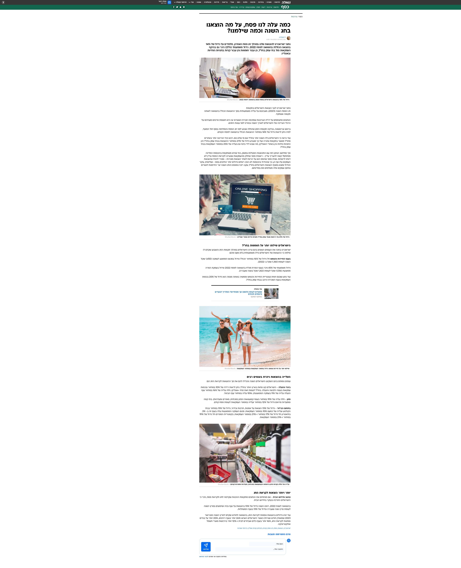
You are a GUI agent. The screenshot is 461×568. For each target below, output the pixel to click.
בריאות (225, 2)
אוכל (232, 2)
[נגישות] (3, 2)
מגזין (258, 7)
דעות (263, 7)
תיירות (216, 2)
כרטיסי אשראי (242, 528)
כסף (238, 2)
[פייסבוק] (173, 7)
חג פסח (270, 528)
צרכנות (269, 7)
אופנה (199, 2)
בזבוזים (259, 528)
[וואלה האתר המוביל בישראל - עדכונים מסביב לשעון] (286, 2)
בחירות (261, 2)
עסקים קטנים (250, 7)
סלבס (245, 2)
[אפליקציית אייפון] (180, 7)
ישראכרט (287, 528)
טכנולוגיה (207, 2)
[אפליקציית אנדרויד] (183, 7)
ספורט (269, 2)
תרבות (252, 2)
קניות (265, 528)
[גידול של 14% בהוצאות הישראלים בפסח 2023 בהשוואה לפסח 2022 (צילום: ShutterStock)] (245, 80)
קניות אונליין (252, 528)
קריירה (241, 7)
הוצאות (280, 528)
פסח (275, 528)
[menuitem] (276, 2)
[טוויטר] (177, 7)
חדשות (277, 2)
